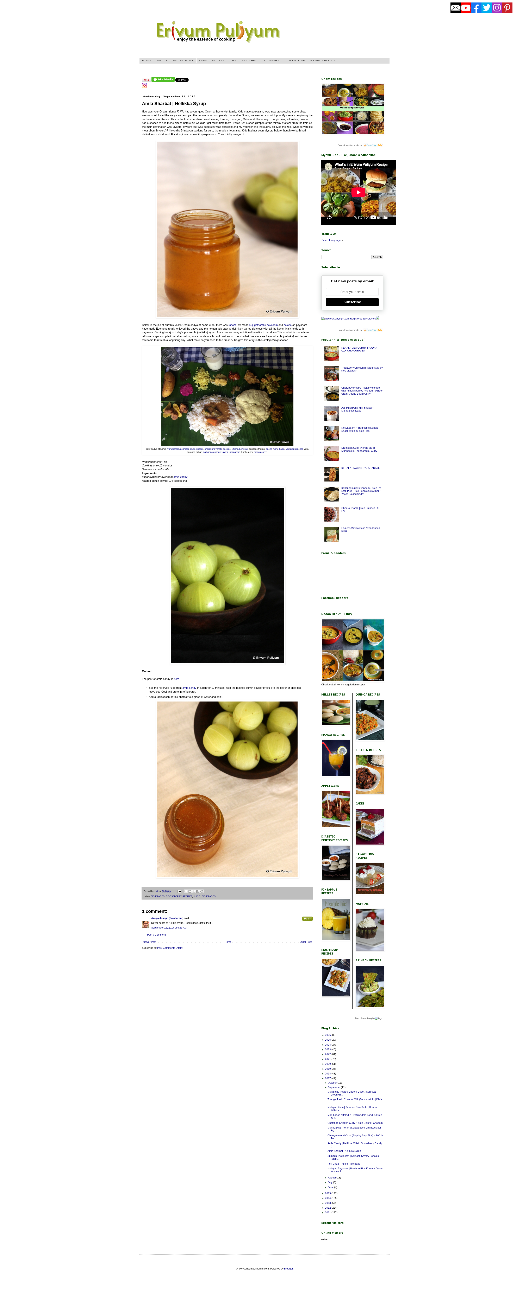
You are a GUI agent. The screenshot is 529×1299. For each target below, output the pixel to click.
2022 (328, 1054)
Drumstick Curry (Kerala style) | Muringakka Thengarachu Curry (359, 449)
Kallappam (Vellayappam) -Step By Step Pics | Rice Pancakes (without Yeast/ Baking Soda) (361, 491)
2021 (328, 1059)
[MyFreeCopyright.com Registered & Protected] (348, 318)
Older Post (306, 942)
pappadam (234, 452)
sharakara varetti (213, 449)
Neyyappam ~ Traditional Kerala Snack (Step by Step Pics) (359, 429)
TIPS (233, 60)
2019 (328, 1068)
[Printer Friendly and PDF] (163, 81)
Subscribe (352, 302)
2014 (328, 1198)
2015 (328, 1193)
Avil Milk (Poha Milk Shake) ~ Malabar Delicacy (357, 409)
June (331, 1187)
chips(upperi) (196, 449)
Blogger (288, 1268)
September (334, 1087)
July (330, 1182)
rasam (232, 325)
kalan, (282, 449)
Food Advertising (363, 1018)
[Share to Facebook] (198, 891)
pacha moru (271, 449)
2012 (328, 1207)
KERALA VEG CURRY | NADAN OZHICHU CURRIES (359, 349)
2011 (328, 1212)
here (176, 678)
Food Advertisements (348, 145)
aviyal (225, 452)
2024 (328, 1044)
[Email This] (186, 891)
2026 (328, 1035)
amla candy (180, 476)
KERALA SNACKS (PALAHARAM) (360, 468)
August (332, 1177)
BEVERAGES (157, 896)
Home (228, 942)
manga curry (260, 452)
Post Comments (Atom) (170, 947)
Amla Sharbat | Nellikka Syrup (344, 1151)
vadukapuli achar (294, 449)
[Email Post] (179, 891)
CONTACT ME (295, 60)
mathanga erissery (212, 452)
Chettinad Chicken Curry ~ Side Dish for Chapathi (355, 1123)
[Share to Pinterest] (202, 891)
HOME (146, 60)
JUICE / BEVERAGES (204, 896)
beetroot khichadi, (231, 449)
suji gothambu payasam (263, 325)
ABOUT (162, 60)
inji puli (244, 449)
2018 (328, 1073)
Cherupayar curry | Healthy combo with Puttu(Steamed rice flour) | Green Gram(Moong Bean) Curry (362, 390)
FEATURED (249, 60)
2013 (328, 1203)
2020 (328, 1063)
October (332, 1082)
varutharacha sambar (178, 449)
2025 (328, 1039)
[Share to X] (194, 891)
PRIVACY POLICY (322, 60)
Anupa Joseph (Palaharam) (167, 918)
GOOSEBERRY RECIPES (179, 896)
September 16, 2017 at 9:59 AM (169, 927)
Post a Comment (156, 934)
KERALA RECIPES (211, 60)
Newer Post (149, 942)
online (324, 1239)
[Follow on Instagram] (144, 87)
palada (288, 325)
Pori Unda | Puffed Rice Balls (344, 1163)
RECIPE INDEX (183, 60)
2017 (328, 1078)
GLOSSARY (271, 60)
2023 (328, 1049)
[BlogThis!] (190, 891)
